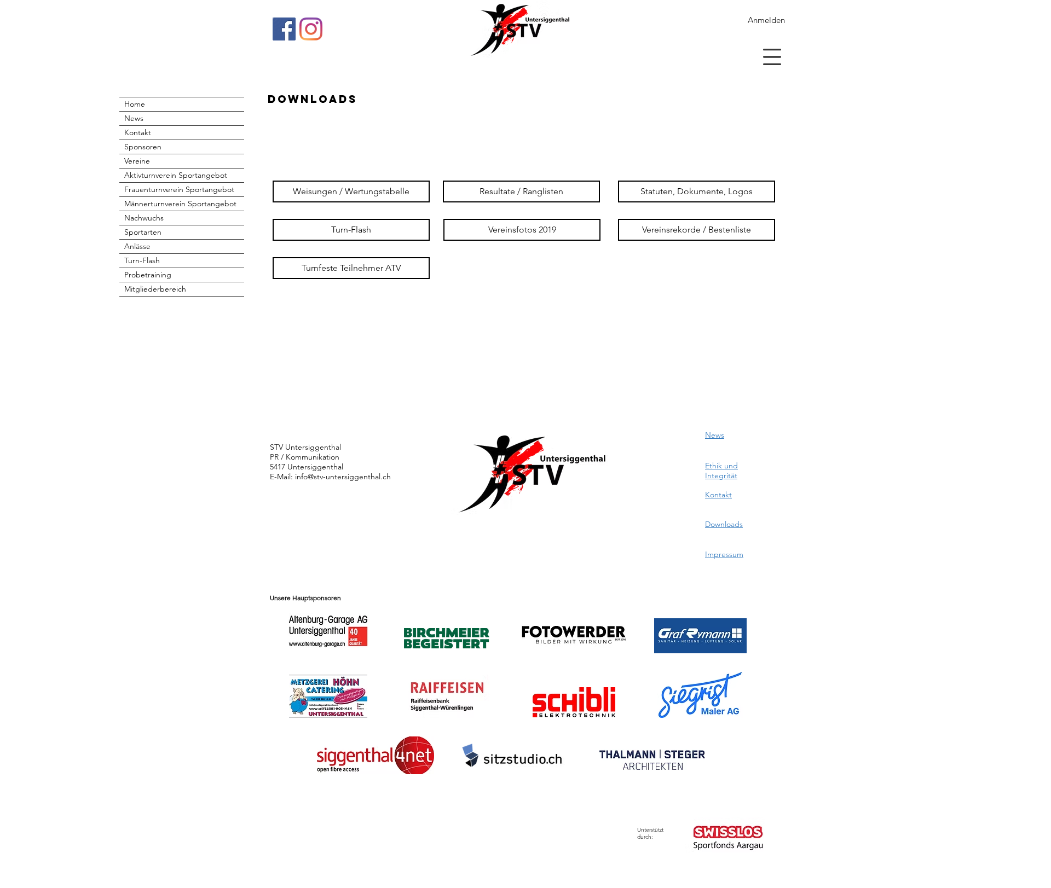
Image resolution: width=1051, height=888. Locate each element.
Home (134, 104)
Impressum (724, 554)
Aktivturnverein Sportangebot (175, 175)
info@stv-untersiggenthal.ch (343, 476)
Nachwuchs (144, 218)
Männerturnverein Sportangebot (180, 203)
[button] (772, 57)
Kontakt (137, 132)
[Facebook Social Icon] (284, 29)
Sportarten (142, 232)
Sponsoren (142, 147)
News (133, 118)
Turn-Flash (142, 260)
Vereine (137, 161)
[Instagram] (310, 29)
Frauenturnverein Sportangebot (179, 189)
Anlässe (137, 246)
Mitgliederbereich (155, 289)
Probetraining (147, 275)
